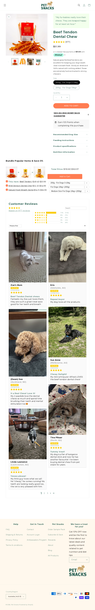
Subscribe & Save (55, 535)
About (50, 545)
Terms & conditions (14, 545)
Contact (30, 529)
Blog (50, 550)
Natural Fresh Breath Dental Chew (24, 190)
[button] (4, 5)
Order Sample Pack (56, 529)
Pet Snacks (15, 604)
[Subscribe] (86, 559)
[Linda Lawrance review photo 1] (28, 434)
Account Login (33, 535)
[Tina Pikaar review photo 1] (67, 409)
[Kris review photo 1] (67, 257)
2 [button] (44, 493)
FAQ (8, 529)
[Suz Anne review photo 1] (67, 332)
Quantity (56, 93)
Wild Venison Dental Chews (21, 186)
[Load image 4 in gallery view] (38, 61)
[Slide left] (8, 61)
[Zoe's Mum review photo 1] (28, 257)
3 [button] (47, 493)
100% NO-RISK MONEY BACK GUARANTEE (67, 114)
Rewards (51, 540)
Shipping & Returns (14, 535)
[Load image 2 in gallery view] (22, 61)
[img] (28, 292)
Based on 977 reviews (19, 211)
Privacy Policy (12, 540)
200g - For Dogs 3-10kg (67, 82)
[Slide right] (45, 61)
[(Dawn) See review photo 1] (28, 343)
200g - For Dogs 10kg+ (66, 88)
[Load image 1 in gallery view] (14, 61)
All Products (53, 556)
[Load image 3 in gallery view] (30, 61)
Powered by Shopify (26, 604)
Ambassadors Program (37, 540)
